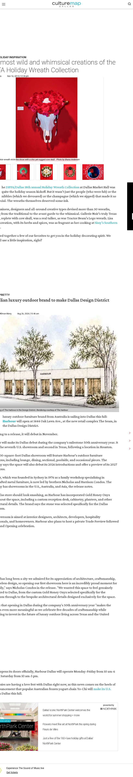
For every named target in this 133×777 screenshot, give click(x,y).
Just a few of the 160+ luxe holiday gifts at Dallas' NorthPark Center (68, 741)
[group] (23, 172)
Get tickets (12, 772)
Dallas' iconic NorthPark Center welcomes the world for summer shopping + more (66, 713)
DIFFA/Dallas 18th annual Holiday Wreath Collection (42, 187)
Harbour (9, 421)
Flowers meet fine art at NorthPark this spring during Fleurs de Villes (69, 727)
